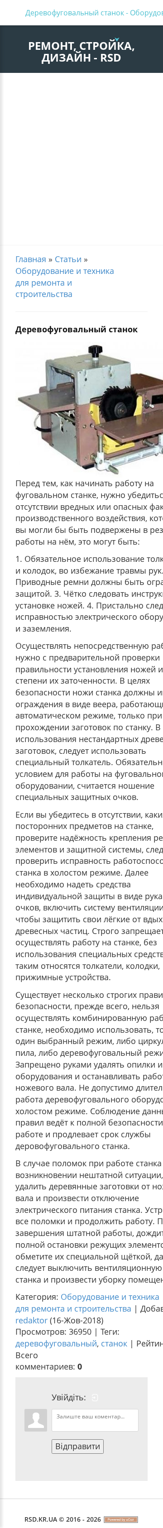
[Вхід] (95, 1397)
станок (114, 1343)
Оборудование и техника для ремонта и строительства (64, 282)
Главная (30, 259)
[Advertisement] (81, 158)
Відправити (77, 1446)
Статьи (68, 259)
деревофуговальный (56, 1343)
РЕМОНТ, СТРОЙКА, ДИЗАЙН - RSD (81, 51)
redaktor (31, 1320)
